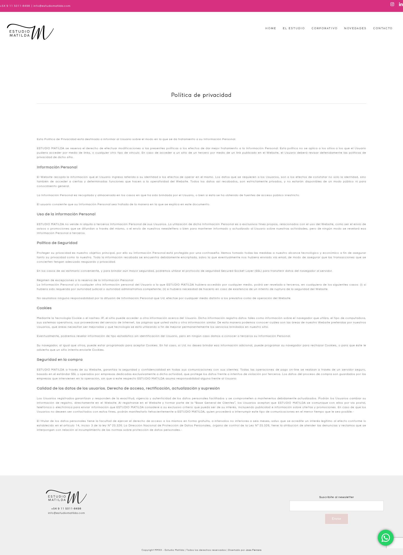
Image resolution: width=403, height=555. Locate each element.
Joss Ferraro (254, 550)
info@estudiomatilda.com (52, 5)
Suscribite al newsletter (336, 497)
